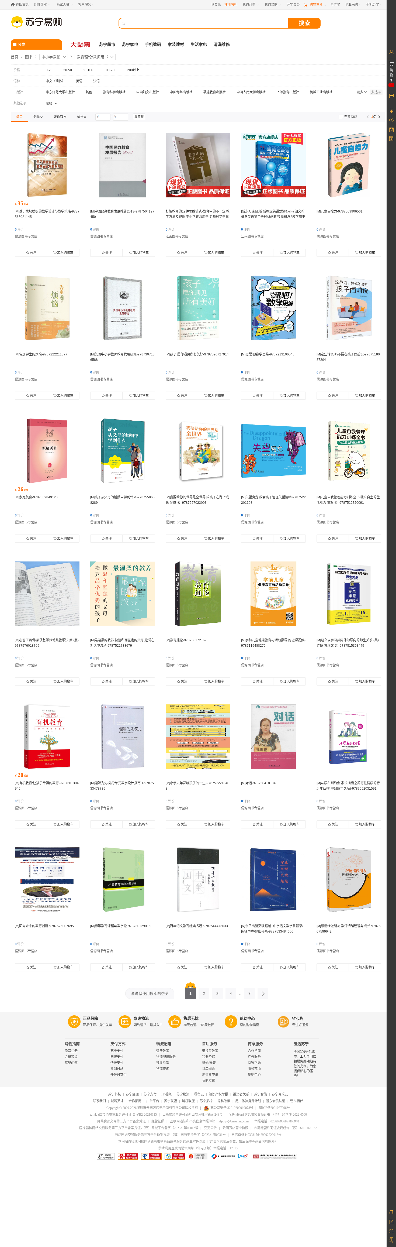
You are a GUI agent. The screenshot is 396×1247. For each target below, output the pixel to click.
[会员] (391, 52)
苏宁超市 (107, 44)
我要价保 (208, 1057)
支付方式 (118, 1044)
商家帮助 (254, 1063)
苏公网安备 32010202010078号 (231, 1108)
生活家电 (199, 44)
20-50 (67, 70)
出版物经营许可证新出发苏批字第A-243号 (192, 1114)
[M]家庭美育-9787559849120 (36, 497)
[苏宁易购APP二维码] (391, 1231)
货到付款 (116, 1069)
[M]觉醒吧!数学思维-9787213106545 (267, 354)
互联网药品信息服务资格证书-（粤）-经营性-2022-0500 (267, 1114)
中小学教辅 (50, 57)
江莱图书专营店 (177, 236)
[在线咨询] (391, 1212)
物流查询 (162, 1069)
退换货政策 (210, 1051)
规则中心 (254, 1075)
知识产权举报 (218, 1094)
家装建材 (176, 44)
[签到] (391, 129)
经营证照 (157, 1121)
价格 (16, 70)
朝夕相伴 (296, 1101)
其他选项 (19, 103)
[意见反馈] (391, 1221)
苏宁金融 (132, 1094)
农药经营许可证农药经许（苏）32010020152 (285, 1128)
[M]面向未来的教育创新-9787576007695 (44, 926)
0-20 (49, 70)
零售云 (199, 1094)
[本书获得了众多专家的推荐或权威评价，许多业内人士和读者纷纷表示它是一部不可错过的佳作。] (47, 165)
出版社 (18, 92)
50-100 (88, 70)
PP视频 (166, 1094)
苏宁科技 (114, 1094)
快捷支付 (116, 1063)
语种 (16, 81)
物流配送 (163, 1044)
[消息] (391, 96)
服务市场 (254, 1069)
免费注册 (71, 1051)
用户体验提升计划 (248, 1101)
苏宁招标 (206, 1101)
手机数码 (153, 44)
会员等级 (71, 1057)
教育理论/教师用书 (92, 57)
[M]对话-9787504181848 (259, 783)
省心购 (297, 1018)
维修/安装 (209, 1063)
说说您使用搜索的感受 (150, 993)
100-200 (110, 70)
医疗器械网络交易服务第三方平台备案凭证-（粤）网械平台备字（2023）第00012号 (138, 1128)
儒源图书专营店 (26, 236)
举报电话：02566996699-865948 (276, 1121)
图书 (29, 57)
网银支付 (116, 1057)
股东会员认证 (275, 1101)
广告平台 (152, 1101)
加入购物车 (65, 253)
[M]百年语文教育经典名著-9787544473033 (197, 926)
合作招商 (254, 1051)
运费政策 (162, 1051)
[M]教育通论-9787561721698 (187, 640)
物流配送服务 (166, 1057)
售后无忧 (191, 1018)
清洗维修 (222, 44)
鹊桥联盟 (188, 1101)
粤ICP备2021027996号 (274, 1108)
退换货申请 (210, 1075)
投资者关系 (241, 1094)
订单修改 (208, 1069)
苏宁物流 (182, 1094)
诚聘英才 (117, 1101)
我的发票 (208, 1080)
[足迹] (391, 120)
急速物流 (141, 1018)
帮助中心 (247, 1018)
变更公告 (210, 1128)
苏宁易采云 (280, 1094)
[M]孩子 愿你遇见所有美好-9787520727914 (197, 354)
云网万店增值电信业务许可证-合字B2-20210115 (123, 1114)
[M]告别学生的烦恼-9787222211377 (41, 354)
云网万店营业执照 (235, 1128)
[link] (19, 117)
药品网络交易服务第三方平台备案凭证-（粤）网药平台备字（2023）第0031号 (170, 1135)
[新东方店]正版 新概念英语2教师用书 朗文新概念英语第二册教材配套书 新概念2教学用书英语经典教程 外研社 (273, 217)
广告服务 (254, 1057)
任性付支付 (118, 1075)
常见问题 (71, 1063)
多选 (374, 92)
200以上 (133, 70)
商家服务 (255, 1044)
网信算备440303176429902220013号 (256, 1135)
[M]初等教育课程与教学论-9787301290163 (121, 926)
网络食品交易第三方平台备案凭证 (121, 1121)
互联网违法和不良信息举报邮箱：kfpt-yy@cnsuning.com (209, 1121)
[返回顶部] (391, 1240)
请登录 (216, 4)
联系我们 (99, 1101)
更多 (360, 92)
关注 (33, 253)
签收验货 (162, 1063)
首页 (14, 57)
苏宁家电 (130, 44)
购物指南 (72, 1044)
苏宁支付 (116, 1051)
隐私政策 (223, 1101)
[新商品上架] (198, 165)
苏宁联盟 (170, 1101)
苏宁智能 (260, 1094)
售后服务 (209, 1044)
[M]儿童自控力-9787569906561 (340, 211)
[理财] (391, 111)
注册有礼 (230, 4)
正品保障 (90, 1018)
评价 (19, 229)
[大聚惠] (81, 44)
